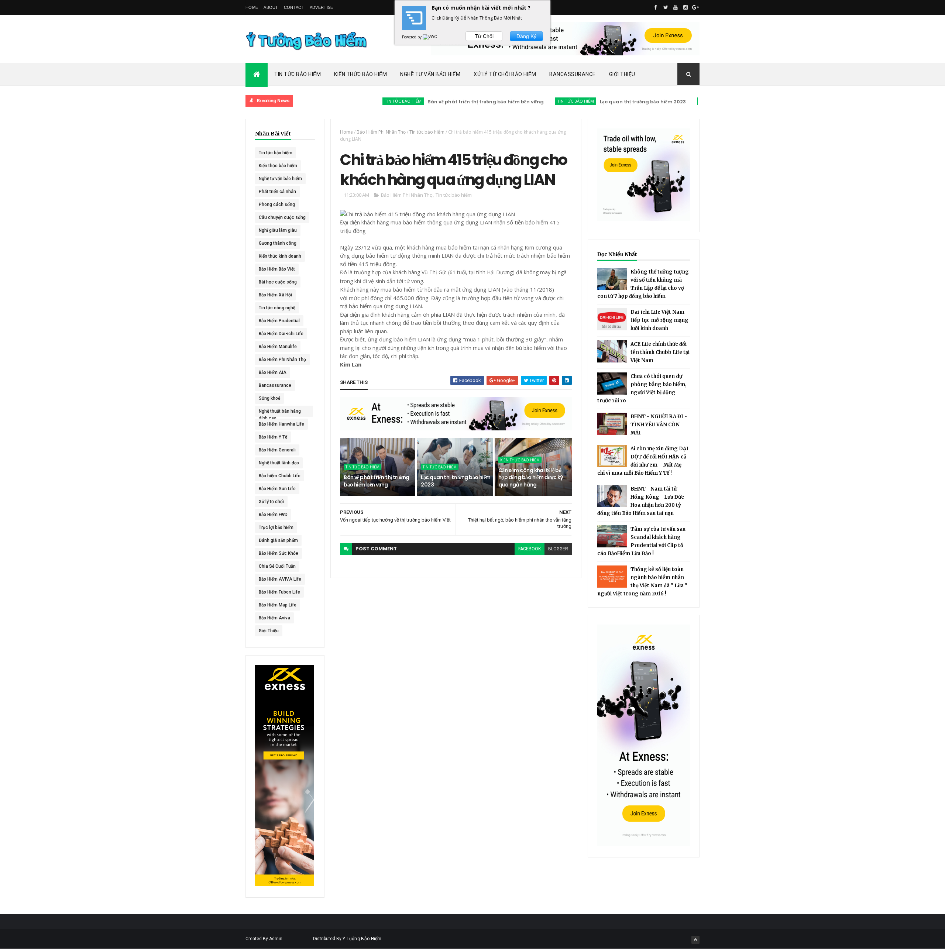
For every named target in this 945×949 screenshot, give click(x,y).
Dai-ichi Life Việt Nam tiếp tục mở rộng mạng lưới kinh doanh (659, 320)
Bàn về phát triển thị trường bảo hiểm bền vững (461, 101)
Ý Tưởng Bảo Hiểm (362, 938)
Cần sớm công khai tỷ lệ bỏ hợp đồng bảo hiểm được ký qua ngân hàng (530, 477)
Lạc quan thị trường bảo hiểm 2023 (619, 101)
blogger (558, 548)
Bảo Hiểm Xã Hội (275, 295)
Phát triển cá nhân (277, 191)
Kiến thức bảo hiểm (696, 101)
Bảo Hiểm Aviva (274, 617)
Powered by (412, 36)
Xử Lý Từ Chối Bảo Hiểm (505, 74)
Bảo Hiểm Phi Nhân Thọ (282, 359)
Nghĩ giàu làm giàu (278, 230)
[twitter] (666, 7)
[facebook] (656, 7)
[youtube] (675, 7)
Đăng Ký (526, 36)
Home (251, 7)
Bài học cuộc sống (278, 282)
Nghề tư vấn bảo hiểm (280, 178)
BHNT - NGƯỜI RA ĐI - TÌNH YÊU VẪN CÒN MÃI (658, 424)
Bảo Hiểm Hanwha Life (281, 424)
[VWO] (430, 36)
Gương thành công (277, 243)
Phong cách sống (277, 204)
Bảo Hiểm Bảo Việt (277, 269)
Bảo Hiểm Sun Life (277, 488)
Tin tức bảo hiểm (379, 101)
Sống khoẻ (269, 398)
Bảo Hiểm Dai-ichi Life (281, 333)
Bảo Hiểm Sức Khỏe (278, 553)
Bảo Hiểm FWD (273, 514)
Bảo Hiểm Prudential (279, 320)
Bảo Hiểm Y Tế (273, 437)
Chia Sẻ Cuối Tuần (277, 566)
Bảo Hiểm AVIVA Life (280, 579)
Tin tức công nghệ (277, 307)
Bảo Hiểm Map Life (277, 605)
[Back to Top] (695, 940)
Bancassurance (572, 74)
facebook (529, 548)
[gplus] (695, 7)
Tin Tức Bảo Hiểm (297, 74)
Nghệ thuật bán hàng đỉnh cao (280, 413)
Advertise (321, 7)
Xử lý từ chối (271, 501)
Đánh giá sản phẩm (278, 540)
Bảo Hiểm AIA (272, 372)
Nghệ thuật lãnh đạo (279, 462)
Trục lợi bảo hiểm (276, 527)
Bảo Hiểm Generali (277, 450)
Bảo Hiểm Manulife (278, 346)
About (271, 7)
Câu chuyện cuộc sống (282, 217)
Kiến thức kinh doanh (280, 256)
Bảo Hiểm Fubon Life (279, 592)
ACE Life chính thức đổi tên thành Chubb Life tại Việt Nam (660, 352)
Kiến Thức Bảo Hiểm (360, 74)
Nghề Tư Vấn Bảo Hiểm (430, 74)
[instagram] (685, 7)
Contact (294, 7)
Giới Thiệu (622, 74)
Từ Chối (484, 36)
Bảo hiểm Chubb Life (279, 475)
